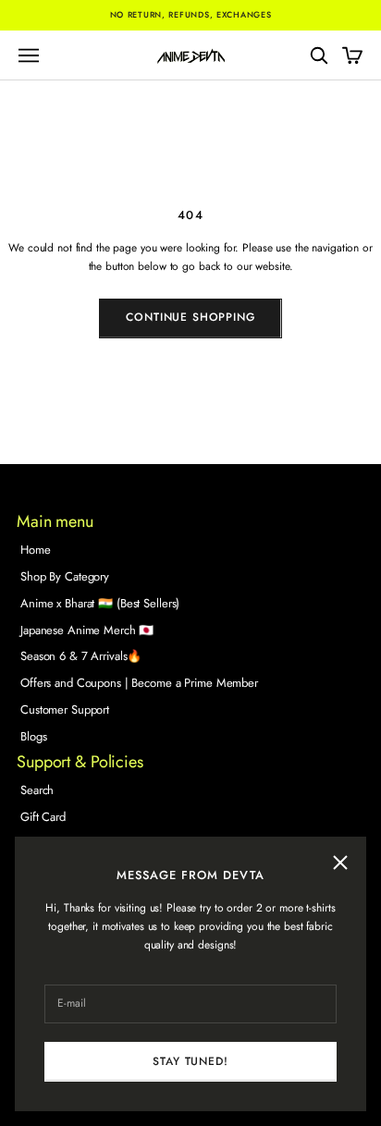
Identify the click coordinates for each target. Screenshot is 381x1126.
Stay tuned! (190, 1061)
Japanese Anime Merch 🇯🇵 (87, 630)
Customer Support (64, 709)
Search (37, 790)
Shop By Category (64, 576)
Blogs (33, 736)
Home (35, 549)
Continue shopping (190, 317)
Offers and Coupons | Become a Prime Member (139, 683)
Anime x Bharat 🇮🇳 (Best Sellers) (99, 603)
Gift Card (43, 817)
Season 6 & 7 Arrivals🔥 (80, 656)
